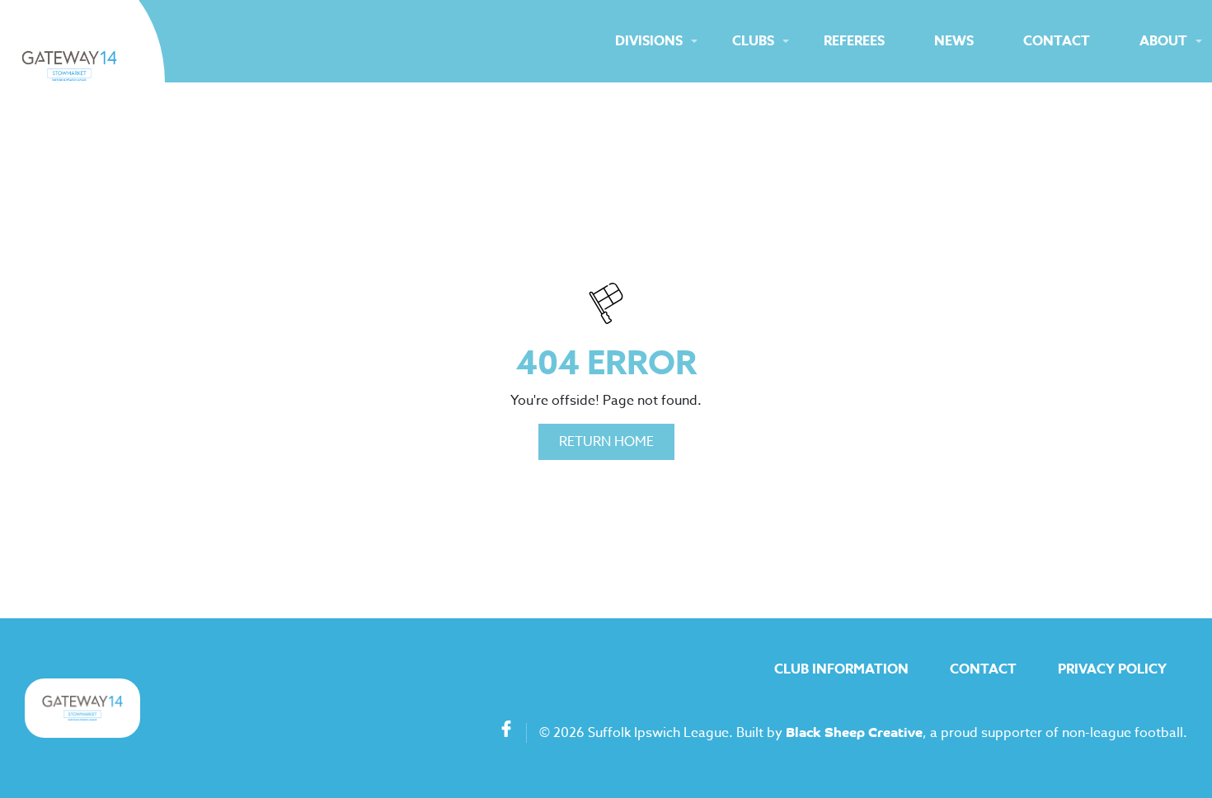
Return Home (606, 442)
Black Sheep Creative (854, 733)
